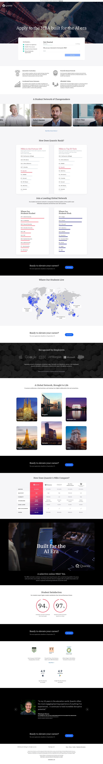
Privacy (70, 746)
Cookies (74, 746)
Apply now (61, 0)
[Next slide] (71, 115)
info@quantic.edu (51, 759)
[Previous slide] (31, 115)
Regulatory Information (80, 746)
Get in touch (62, 371)
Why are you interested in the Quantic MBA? (55, 48)
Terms (67, 746)
